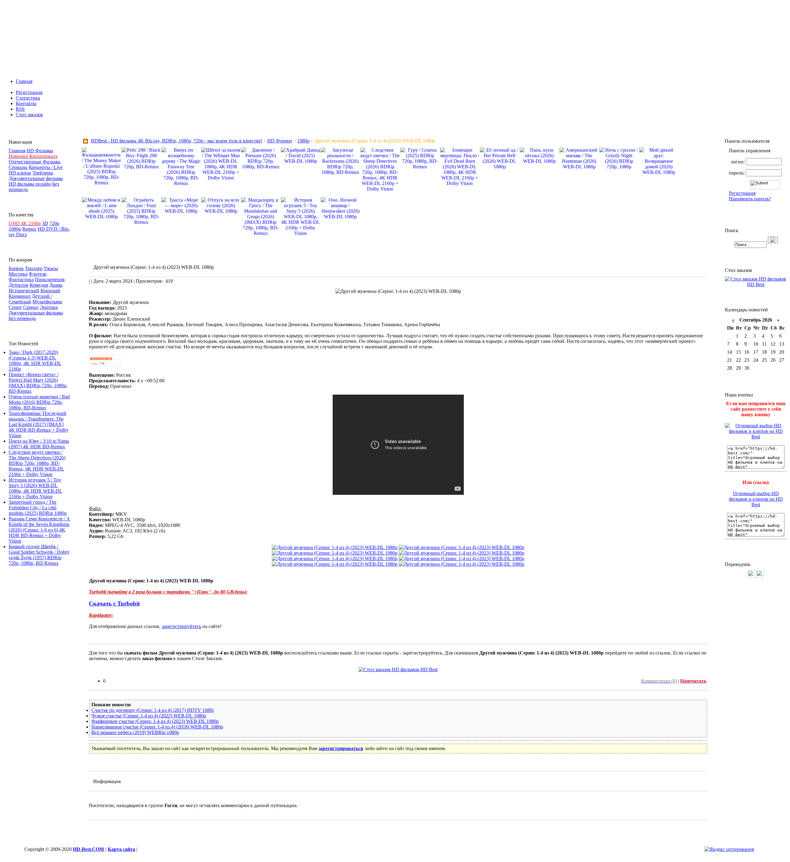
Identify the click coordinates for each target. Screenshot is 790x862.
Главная (24, 81)
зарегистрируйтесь (181, 626)
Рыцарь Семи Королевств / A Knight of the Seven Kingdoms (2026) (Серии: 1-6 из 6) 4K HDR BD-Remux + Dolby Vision (39, 530)
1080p (15, 229)
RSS (20, 109)
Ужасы (51, 268)
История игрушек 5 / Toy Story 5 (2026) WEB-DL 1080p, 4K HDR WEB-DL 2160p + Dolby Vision (35, 488)
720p (54, 223)
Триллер (34, 268)
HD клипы (20, 172)
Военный (50, 290)
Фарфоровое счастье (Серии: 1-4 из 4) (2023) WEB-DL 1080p (155, 721)
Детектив (18, 285)
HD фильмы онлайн (30, 184)
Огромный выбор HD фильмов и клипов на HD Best (756, 499)
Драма (55, 285)
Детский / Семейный (30, 298)
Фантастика (21, 279)
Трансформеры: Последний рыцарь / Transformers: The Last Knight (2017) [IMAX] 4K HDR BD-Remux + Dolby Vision (39, 424)
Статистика (28, 98)
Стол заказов (29, 114)
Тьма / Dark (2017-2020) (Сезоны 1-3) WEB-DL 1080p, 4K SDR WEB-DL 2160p (35, 360)
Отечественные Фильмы (34, 161)
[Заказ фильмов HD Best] (398, 669)
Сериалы (18, 167)
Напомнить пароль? (750, 198)
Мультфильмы (47, 301)
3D (45, 223)
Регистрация (29, 92)
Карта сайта (121, 849)
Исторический (24, 290)
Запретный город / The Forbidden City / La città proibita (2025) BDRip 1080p (38, 507)
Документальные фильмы (36, 178)
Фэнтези (38, 274)
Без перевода (22, 318)
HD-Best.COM (88, 849)
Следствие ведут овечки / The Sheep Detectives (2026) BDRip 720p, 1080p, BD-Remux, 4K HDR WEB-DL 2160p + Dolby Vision (37, 463)
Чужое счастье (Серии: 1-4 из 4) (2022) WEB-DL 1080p (148, 715)
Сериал (31, 307)
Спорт (15, 307)
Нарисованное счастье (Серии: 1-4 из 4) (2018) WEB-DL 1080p (157, 726)
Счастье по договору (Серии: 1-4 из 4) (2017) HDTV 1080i (152, 710)
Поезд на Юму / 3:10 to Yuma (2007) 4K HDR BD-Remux (39, 443)
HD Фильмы (40, 150)
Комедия (39, 285)
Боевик (16, 268)
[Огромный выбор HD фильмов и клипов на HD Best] (756, 436)
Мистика (18, 274)
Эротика (49, 307)
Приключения (49, 279)
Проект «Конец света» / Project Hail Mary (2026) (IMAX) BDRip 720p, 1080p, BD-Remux (38, 383)
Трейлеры (42, 172)
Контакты (26, 103)
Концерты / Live (46, 167)
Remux (29, 229)
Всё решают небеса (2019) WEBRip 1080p (135, 732)
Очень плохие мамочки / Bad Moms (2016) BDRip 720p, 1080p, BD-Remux (39, 402)
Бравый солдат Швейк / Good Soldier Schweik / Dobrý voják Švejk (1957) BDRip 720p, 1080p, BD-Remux (39, 555)
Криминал (20, 296)
